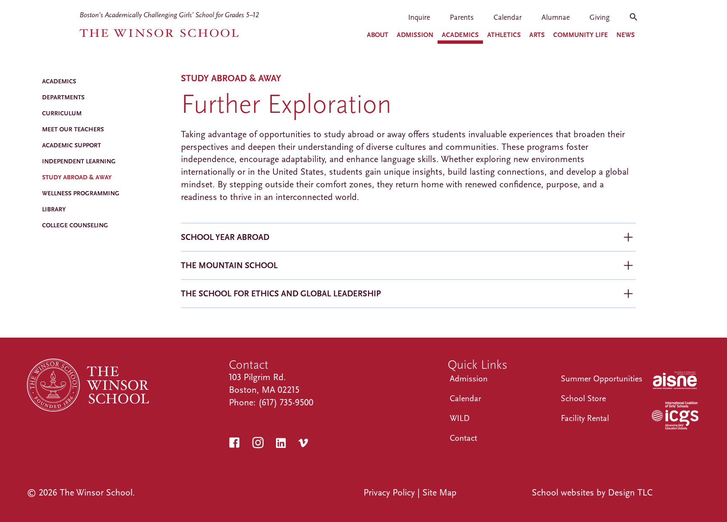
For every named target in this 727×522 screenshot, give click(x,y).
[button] (633, 20)
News (625, 35)
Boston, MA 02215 (264, 389)
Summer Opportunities (601, 379)
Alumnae (555, 18)
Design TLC (630, 492)
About (377, 35)
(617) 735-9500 (285, 402)
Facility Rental (585, 418)
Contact (463, 438)
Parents (462, 18)
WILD (460, 418)
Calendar (508, 18)
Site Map (439, 492)
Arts (537, 35)
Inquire (419, 18)
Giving (599, 18)
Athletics (504, 35)
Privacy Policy (389, 492)
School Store (583, 398)
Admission (415, 35)
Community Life (580, 35)
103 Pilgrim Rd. (257, 377)
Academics (460, 35)
